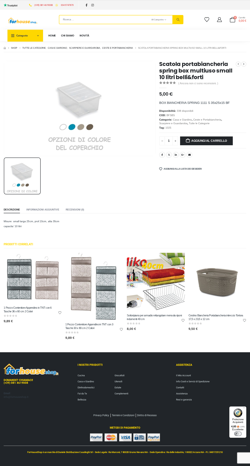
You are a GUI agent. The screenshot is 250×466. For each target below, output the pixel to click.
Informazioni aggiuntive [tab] (42, 209)
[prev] (238, 64)
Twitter (169, 155)
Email (189, 155)
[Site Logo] (22, 21)
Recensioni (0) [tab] (75, 209)
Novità (84, 35)
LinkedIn (176, 155)
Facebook (162, 155)
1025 (168, 127)
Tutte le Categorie (199, 123)
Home (52, 35)
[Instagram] (92, 5)
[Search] (177, 19)
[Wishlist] (207, 19)
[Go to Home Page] (5, 48)
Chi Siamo (67, 35)
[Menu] (244, 408)
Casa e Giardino (182, 119)
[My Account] (219, 19)
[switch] (238, 434)
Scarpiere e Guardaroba (173, 123)
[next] (243, 64)
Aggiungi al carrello (209, 140)
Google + (183, 155)
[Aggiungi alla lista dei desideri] (59, 312)
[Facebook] (86, 5)
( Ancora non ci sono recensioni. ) (198, 83)
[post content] (33, 278)
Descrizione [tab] (12, 209)
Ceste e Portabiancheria (207, 119)
